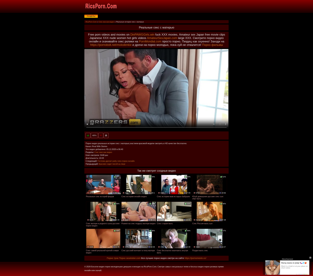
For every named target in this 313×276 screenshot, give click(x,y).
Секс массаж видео (103, 152)
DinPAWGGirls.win (142, 34)
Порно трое (112, 258)
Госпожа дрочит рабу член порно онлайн (116, 161)
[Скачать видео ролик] (106, 135)
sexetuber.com (133, 258)
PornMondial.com (150, 41)
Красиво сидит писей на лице (112, 164)
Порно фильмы (212, 44)
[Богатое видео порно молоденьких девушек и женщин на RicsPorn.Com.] (100, 6)
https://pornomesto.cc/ (195, 258)
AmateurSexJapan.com (162, 38)
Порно (122, 258)
